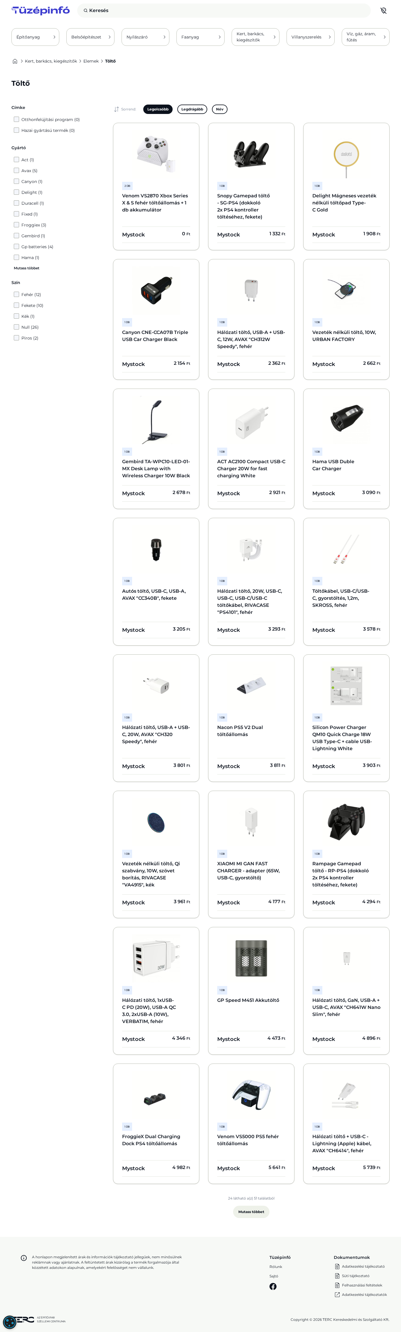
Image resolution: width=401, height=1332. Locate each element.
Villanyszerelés (306, 37)
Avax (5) (29, 170)
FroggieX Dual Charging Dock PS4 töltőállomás (151, 1140)
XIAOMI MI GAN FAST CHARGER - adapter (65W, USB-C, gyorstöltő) (248, 871)
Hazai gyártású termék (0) (48, 130)
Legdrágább (192, 109)
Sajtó (273, 1276)
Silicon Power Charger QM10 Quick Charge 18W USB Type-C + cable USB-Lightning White (342, 738)
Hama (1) (30, 257)
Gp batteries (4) (37, 246)
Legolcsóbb (158, 109)
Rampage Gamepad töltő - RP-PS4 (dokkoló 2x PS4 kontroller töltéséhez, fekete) (340, 874)
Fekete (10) (32, 305)
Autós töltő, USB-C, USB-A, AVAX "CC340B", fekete (154, 594)
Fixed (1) (29, 214)
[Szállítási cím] (384, 10)
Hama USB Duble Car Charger (333, 465)
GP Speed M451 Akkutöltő (248, 1000)
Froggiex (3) (33, 225)
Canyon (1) (32, 181)
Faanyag (190, 37)
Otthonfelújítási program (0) (50, 119)
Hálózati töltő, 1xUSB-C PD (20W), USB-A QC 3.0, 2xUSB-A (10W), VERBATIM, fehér (149, 1010)
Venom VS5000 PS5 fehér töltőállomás (248, 1140)
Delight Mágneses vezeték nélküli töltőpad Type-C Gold (344, 203)
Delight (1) (32, 192)
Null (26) (30, 327)
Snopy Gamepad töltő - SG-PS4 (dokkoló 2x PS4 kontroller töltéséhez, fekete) (243, 206)
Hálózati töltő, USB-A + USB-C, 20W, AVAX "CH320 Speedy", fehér (156, 734)
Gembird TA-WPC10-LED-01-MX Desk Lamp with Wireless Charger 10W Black (156, 468)
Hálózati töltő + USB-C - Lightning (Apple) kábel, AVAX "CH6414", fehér (341, 1143)
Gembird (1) (33, 235)
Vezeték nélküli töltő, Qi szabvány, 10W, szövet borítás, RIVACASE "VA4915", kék (151, 874)
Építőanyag (28, 37)
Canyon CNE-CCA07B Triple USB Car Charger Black (155, 336)
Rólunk (275, 1266)
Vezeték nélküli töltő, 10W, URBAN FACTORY (344, 336)
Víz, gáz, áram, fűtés (361, 37)
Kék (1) (28, 316)
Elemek (91, 61)
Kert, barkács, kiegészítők (250, 37)
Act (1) (27, 159)
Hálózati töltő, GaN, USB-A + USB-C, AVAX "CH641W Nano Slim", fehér (346, 1007)
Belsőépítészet (86, 37)
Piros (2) (29, 338)
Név (219, 109)
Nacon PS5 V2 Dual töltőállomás (240, 731)
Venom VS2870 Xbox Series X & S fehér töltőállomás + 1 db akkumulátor (155, 203)
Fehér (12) (31, 294)
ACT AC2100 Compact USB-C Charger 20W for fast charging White (251, 468)
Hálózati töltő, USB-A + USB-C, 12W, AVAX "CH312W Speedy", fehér (251, 339)
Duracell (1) (32, 203)
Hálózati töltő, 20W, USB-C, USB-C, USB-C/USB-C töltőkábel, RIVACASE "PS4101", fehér (249, 601)
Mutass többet (251, 1212)
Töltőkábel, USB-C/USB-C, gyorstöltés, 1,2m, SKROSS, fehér (340, 598)
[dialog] (9, 1322)
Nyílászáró (137, 37)
